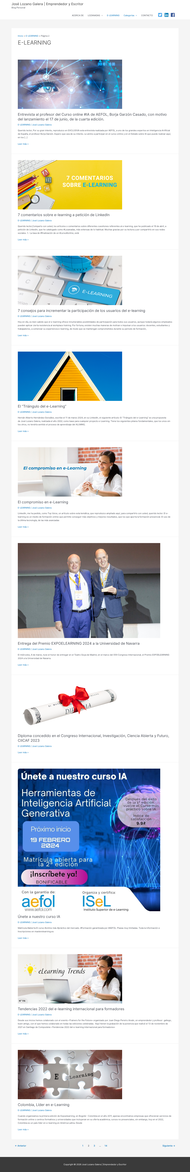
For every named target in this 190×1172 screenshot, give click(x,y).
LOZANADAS (94, 15)
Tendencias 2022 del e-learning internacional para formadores (71, 1009)
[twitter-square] (161, 15)
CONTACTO (147, 15)
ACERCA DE (78, 15)
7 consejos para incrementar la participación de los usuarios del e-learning (81, 310)
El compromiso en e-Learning (43, 502)
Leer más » (23, 143)
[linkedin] (167, 15)
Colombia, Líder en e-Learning (43, 1105)
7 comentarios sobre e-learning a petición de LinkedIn (64, 215)
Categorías (129, 15)
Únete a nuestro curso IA (39, 916)
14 (106, 1145)
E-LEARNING (113, 15)
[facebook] (173, 15)
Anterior (20, 1145)
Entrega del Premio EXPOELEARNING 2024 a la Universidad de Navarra (79, 643)
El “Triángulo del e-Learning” (42, 406)
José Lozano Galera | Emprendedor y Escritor (47, 4)
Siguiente (168, 1145)
